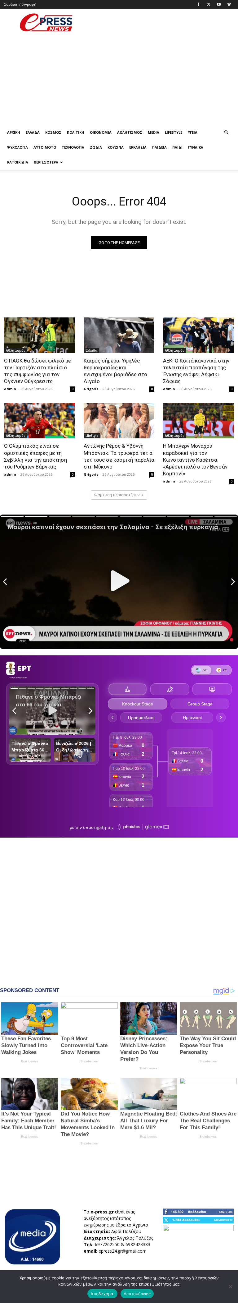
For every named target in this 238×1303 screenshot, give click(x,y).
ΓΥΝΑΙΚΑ (195, 147)
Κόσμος (53, 132)
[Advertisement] (160, 22)
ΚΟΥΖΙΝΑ (116, 147)
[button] (226, 133)
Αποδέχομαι (102, 1293)
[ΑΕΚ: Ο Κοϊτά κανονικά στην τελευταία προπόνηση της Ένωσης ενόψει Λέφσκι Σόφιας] (198, 335)
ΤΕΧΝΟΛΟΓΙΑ (73, 147)
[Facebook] (198, 4)
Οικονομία (101, 132)
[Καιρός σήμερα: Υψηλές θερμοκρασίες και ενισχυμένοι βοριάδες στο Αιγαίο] (119, 335)
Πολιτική (75, 132)
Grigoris (91, 388)
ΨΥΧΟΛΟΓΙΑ (17, 147)
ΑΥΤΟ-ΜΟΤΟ (44, 147)
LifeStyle (173, 132)
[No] (230, 1286)
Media (153, 132)
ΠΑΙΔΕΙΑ (159, 147)
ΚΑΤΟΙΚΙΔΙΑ (17, 162)
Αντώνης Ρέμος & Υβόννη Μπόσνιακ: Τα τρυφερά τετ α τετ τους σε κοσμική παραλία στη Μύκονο (119, 456)
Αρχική (13, 132)
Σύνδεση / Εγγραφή (20, 4)
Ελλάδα (33, 132)
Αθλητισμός (129, 132)
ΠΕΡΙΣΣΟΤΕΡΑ (46, 162)
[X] (208, 4)
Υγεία (192, 132)
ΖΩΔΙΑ (96, 147)
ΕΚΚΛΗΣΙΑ (138, 147)
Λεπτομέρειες (137, 1293)
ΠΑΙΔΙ (177, 147)
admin (10, 388)
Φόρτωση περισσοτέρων (116, 494)
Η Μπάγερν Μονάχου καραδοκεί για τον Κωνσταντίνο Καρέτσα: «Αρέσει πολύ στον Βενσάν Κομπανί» (195, 459)
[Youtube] (218, 4)
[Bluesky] (229, 4)
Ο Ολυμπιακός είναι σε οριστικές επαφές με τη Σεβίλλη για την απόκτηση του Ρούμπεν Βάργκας (35, 456)
